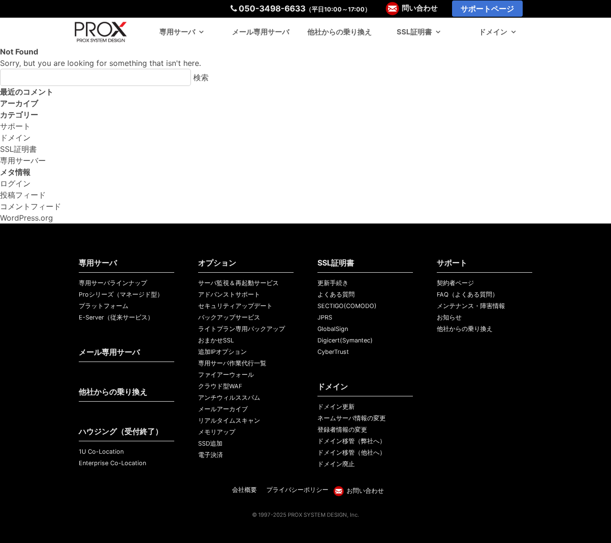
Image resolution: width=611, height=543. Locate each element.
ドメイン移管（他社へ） (351, 452)
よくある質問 (336, 294)
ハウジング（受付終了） (121, 431)
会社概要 (244, 489)
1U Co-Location (101, 451)
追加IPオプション (222, 351)
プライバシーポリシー (297, 489)
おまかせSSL (216, 340)
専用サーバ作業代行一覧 (232, 363)
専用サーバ (177, 31)
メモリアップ (216, 432)
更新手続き (332, 283)
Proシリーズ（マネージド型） (121, 294)
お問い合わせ (365, 490)
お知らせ (449, 317)
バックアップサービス (229, 317)
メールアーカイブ (223, 409)
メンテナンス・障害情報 (471, 305)
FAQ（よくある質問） (467, 294)
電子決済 (210, 454)
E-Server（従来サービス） (116, 317)
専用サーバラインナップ (113, 283)
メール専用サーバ (260, 31)
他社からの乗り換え (339, 31)
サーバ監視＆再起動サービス (238, 283)
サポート (15, 126)
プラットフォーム (103, 305)
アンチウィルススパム (229, 397)
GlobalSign (332, 328)
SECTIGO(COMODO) (347, 305)
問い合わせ (420, 8)
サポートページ (487, 8)
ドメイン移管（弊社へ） (351, 441)
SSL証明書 (414, 31)
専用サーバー (23, 160)
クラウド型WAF (220, 386)
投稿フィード (23, 195)
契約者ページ (455, 283)
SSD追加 (210, 443)
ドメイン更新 (336, 406)
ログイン (15, 183)
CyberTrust (333, 351)
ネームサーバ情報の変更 (351, 418)
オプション (217, 262)
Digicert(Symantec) (345, 340)
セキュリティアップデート (235, 305)
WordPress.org (26, 218)
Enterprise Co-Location (112, 463)
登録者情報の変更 (342, 429)
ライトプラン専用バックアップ (241, 328)
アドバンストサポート (229, 294)
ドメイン (493, 31)
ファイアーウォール (226, 374)
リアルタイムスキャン (229, 420)
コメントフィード (30, 206)
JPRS (324, 317)
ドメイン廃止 (336, 464)
